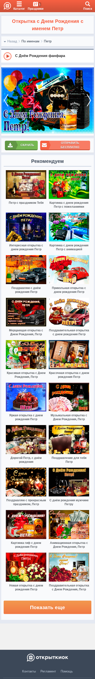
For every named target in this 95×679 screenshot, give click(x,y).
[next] (89, 100)
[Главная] (5, 6)
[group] (47, 56)
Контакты (29, 671)
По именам (30, 41)
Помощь (67, 671)
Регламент (48, 671)
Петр (48, 41)
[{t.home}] (47, 657)
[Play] (7, 56)
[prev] (6, 100)
